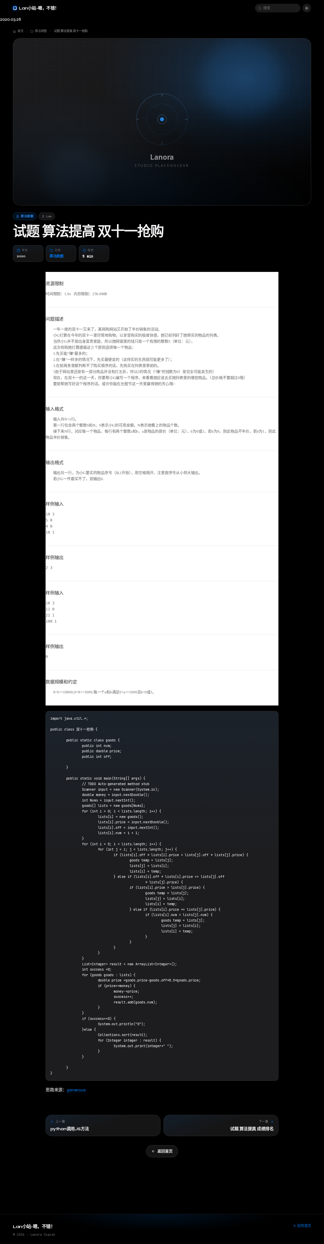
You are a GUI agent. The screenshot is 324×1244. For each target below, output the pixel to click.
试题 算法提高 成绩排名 (252, 1129)
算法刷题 (57, 256)
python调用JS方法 (69, 1129)
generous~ (76, 1090)
